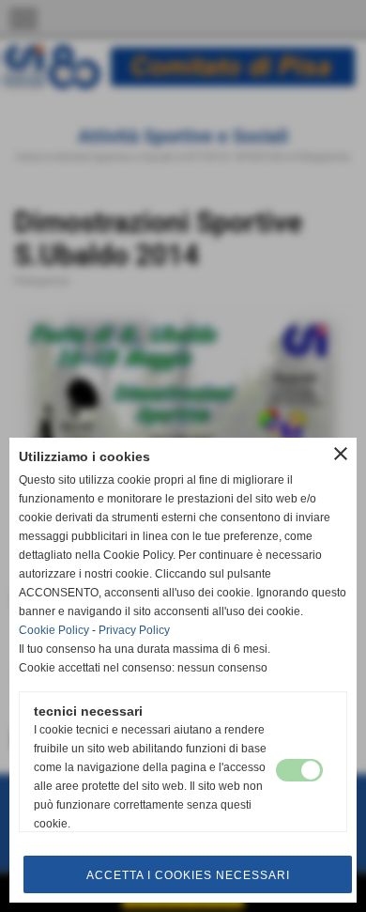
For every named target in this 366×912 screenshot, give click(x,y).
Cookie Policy (54, 630)
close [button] (340, 453)
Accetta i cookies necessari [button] (188, 875)
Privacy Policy (134, 630)
